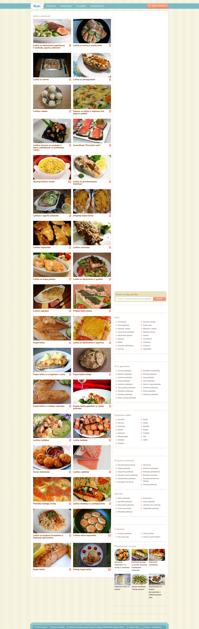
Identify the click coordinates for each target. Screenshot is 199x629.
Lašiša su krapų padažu (44, 279)
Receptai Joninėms (150, 475)
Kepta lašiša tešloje (82, 374)
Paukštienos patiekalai (151, 371)
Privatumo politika (58, 627)
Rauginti (121, 443)
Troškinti (146, 433)
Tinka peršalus (148, 533)
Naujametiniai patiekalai (127, 479)
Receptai (51, 6)
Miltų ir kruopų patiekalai (127, 398)
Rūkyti (145, 420)
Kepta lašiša (39, 342)
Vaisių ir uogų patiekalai (152, 384)
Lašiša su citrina (41, 79)
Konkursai (66, 6)
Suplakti (146, 426)
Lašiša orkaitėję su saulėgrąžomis (89, 503)
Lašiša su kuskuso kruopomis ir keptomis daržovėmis (48, 536)
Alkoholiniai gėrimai (125, 335)
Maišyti (120, 430)
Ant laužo (121, 420)
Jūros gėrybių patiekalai (126, 388)
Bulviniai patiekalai (125, 374)
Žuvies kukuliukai (41, 472)
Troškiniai (146, 342)
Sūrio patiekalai (149, 381)
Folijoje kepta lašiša (82, 311)
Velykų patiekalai (124, 468)
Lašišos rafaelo (40, 111)
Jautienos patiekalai (125, 384)
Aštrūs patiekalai (124, 498)
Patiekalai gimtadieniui (151, 472)
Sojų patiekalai (148, 377)
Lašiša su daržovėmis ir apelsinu (88, 342)
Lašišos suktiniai (81, 472)
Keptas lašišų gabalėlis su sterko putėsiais (88, 407)
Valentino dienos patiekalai (128, 475)
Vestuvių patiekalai (150, 484)
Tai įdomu (81, 6)
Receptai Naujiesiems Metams (151, 480)
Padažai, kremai (149, 332)
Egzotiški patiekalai (125, 502)
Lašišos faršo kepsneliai (84, 535)
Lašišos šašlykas (41, 440)
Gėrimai (121, 349)
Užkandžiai (147, 349)
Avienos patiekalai (124, 371)
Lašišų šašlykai (80, 440)
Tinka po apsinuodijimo (151, 537)
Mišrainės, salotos (149, 329)
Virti (144, 436)
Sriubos (146, 335)
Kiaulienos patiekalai (125, 391)
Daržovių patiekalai (125, 377)
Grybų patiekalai (124, 381)
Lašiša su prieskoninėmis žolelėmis (85, 182)
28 (109, 535)
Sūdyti (145, 423)
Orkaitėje (121, 440)
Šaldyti (145, 430)
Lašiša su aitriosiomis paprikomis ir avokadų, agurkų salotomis (49, 46)
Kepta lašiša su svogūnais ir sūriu (49, 374)
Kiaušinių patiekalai (125, 394)
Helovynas (147, 465)
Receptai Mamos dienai (126, 465)
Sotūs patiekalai (149, 502)
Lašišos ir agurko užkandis (46, 215)
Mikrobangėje (123, 436)
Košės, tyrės (147, 325)
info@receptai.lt (134, 627)
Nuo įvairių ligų (123, 537)
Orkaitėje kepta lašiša (83, 215)
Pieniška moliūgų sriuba (44, 503)
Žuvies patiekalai (149, 391)
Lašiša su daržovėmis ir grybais (88, 279)
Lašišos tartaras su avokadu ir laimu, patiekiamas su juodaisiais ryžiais (48, 147)
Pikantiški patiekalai (125, 512)
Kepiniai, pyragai (149, 322)
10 (70, 182)
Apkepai (121, 339)
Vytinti (145, 440)
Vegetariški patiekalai (151, 508)
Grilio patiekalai (123, 325)
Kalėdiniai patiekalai (150, 468)
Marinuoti (121, 433)
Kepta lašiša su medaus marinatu (48, 406)
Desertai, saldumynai (125, 346)
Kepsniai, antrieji (124, 329)
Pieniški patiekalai (149, 374)
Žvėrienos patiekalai (150, 394)
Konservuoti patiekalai (126, 332)
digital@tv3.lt (156, 627)
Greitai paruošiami (124, 508)
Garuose (121, 423)
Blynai (120, 342)
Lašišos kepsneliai (41, 247)
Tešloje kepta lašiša (82, 569)
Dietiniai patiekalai (124, 533)
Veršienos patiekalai (150, 388)
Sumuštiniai (147, 339)
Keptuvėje (121, 426)
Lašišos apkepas (41, 311)
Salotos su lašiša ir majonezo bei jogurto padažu (88, 112)
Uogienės (146, 346)
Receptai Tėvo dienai (125, 482)
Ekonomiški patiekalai (126, 505)
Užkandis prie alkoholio (151, 505)
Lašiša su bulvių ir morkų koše (87, 45)
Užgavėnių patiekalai (125, 472)
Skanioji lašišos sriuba (43, 181)
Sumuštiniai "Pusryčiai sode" (87, 145)
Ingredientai (97, 6)
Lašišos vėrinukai (81, 247)
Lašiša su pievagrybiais (84, 79)
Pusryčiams (122, 322)
